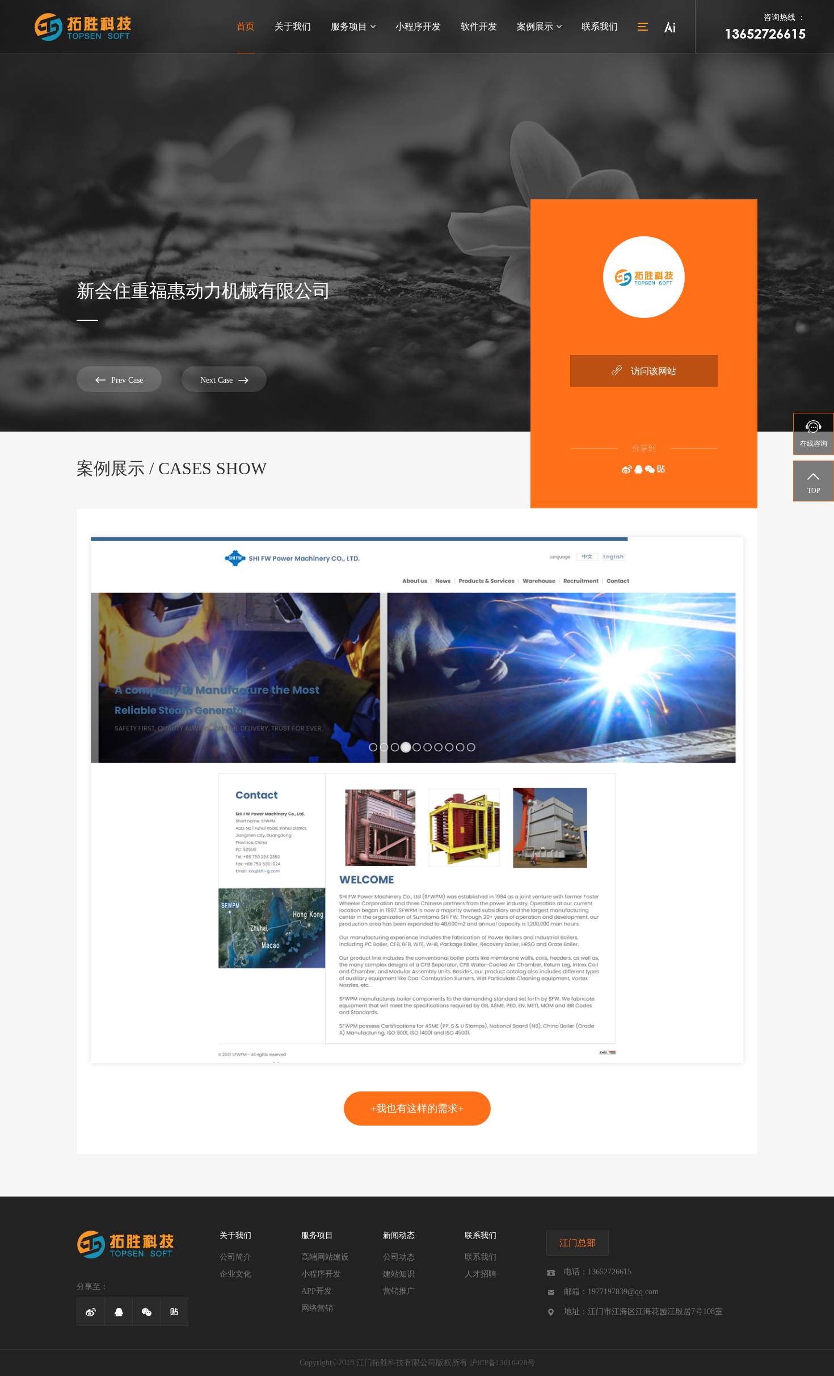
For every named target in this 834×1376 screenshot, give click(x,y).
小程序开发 (418, 26)
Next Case (224, 380)
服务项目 (349, 26)
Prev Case (119, 380)
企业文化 (235, 1274)
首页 (246, 26)
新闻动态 (399, 1235)
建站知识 (399, 1274)
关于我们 (293, 26)
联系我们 (600, 26)
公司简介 (235, 1257)
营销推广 (399, 1291)
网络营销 (317, 1308)
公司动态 (399, 1257)
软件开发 (479, 26)
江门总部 (577, 1243)
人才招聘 (480, 1274)
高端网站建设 (325, 1257)
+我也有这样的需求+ (417, 1108)
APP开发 (316, 1291)
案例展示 (535, 26)
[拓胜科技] (83, 26)
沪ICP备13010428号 (502, 1362)
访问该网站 (644, 370)
